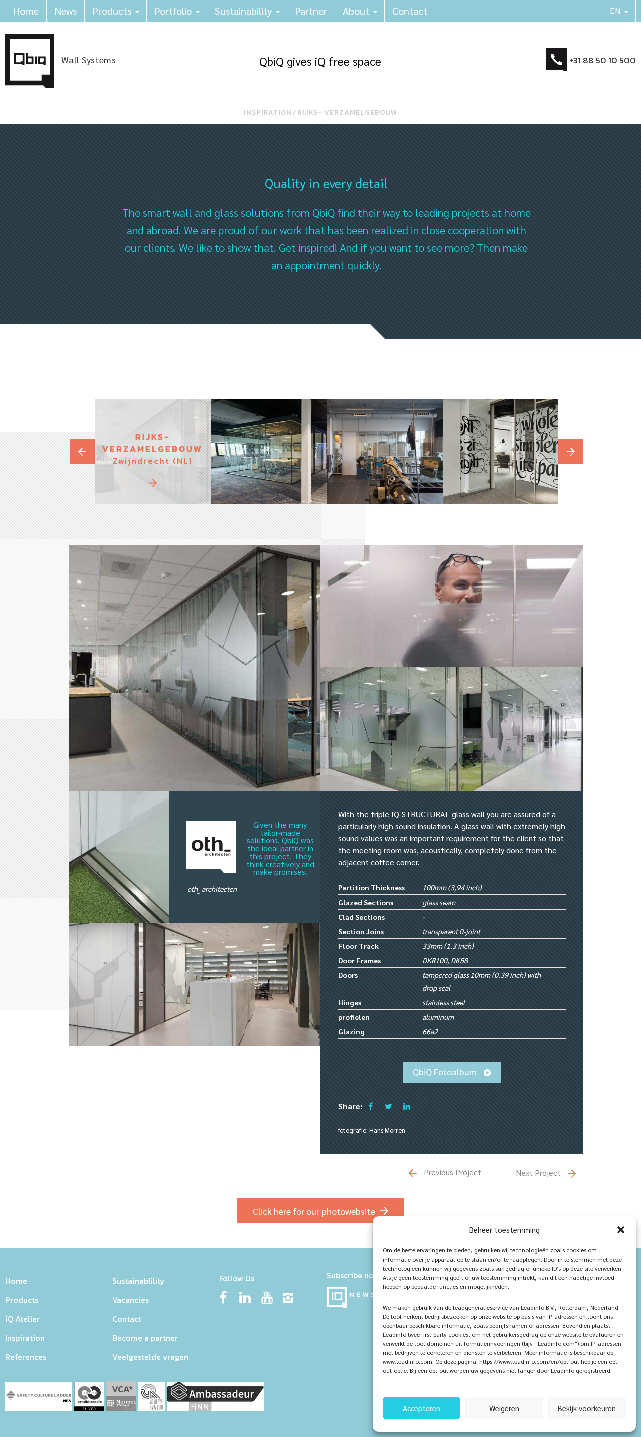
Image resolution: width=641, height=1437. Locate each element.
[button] (621, 1230)
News (65, 10)
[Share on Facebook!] (370, 1106)
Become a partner (145, 1338)
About (356, 10)
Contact (409, 10)
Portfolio (173, 10)
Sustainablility (138, 1281)
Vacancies (130, 1300)
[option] (153, 451)
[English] (619, 11)
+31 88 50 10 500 (602, 60)
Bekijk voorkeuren (587, 1408)
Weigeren (504, 1408)
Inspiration (268, 112)
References (25, 1357)
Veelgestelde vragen (150, 1357)
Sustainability (243, 10)
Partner (311, 10)
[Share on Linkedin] (406, 1106)
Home (26, 10)
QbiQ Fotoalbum (446, 1071)
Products (111, 10)
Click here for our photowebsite (314, 1211)
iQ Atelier (22, 1319)
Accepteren (421, 1408)
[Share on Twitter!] (388, 1106)
